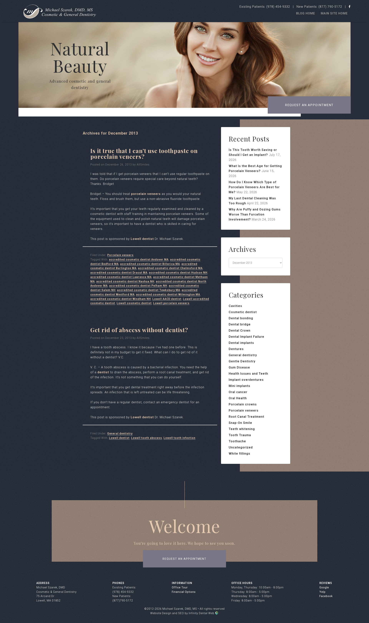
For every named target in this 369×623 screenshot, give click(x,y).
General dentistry (120, 433)
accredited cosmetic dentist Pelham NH (138, 285)
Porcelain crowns (243, 404)
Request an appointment (309, 105)
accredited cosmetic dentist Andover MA (139, 259)
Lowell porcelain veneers (171, 303)
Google (324, 587)
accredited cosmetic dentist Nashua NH (125, 281)
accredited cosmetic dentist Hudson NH (178, 272)
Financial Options (184, 591)
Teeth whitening (242, 429)
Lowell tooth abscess (146, 437)
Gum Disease (239, 367)
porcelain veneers (146, 194)
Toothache (237, 441)
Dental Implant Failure (246, 337)
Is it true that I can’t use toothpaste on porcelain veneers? (144, 153)
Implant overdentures (246, 380)
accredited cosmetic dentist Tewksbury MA (148, 290)
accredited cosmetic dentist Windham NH (120, 298)
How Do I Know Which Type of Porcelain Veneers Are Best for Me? (254, 187)
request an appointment (184, 558)
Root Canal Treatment (246, 416)
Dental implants (241, 343)
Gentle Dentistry (242, 361)
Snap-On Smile (240, 423)
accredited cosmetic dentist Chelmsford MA (170, 268)
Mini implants (239, 386)
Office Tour (180, 587)
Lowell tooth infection (179, 437)
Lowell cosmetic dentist (134, 303)
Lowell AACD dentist (166, 298)
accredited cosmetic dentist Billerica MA (150, 263)
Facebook (326, 596)
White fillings (239, 453)
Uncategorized (241, 447)
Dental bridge (240, 324)
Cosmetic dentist (243, 312)
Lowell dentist (142, 239)
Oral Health (238, 398)
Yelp (322, 591)
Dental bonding (241, 318)
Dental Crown (239, 330)
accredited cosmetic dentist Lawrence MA (121, 277)
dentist (103, 372)
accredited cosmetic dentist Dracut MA (118, 272)
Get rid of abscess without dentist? (139, 330)
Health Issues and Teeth (248, 373)
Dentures (236, 349)
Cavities (235, 306)
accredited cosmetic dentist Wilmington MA (168, 294)
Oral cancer (238, 392)
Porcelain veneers (120, 255)
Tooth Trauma (240, 435)
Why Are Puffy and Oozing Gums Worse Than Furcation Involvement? (255, 214)
